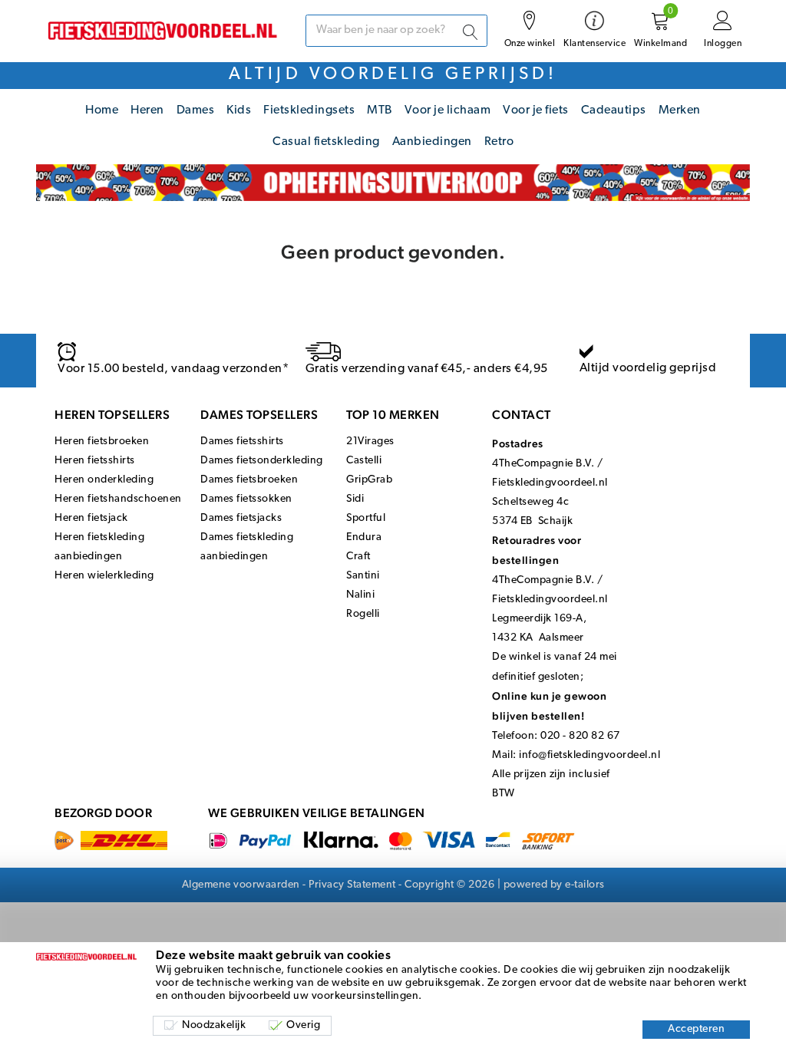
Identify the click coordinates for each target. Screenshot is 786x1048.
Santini (363, 576)
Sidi (355, 499)
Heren (147, 110)
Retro (499, 142)
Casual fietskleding (326, 142)
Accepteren (696, 1029)
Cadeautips (613, 110)
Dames (196, 110)
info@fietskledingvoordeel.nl (589, 755)
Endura (363, 537)
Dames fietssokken (246, 499)
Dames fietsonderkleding (261, 460)
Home (101, 110)
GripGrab (369, 480)
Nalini (360, 595)
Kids (238, 110)
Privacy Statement (352, 885)
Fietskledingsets (309, 110)
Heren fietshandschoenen (118, 499)
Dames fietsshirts (242, 441)
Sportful (365, 518)
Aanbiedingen (432, 142)
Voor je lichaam (448, 110)
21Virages (370, 441)
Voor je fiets (536, 110)
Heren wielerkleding (104, 576)
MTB (379, 110)
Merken (680, 110)
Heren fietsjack (91, 518)
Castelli (363, 460)
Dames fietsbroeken (249, 480)
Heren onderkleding (104, 480)
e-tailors (585, 885)
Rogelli (363, 614)
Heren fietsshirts (94, 460)
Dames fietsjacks (241, 518)
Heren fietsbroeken (101, 441)
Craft (358, 556)
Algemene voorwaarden (241, 885)
